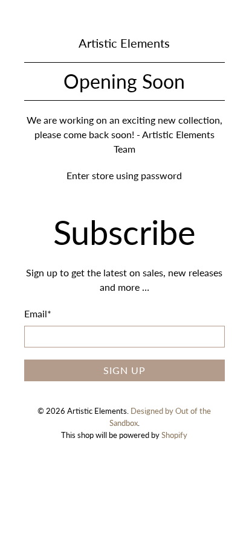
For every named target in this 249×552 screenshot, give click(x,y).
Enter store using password (124, 175)
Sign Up (124, 370)
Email (37, 313)
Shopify (174, 435)
